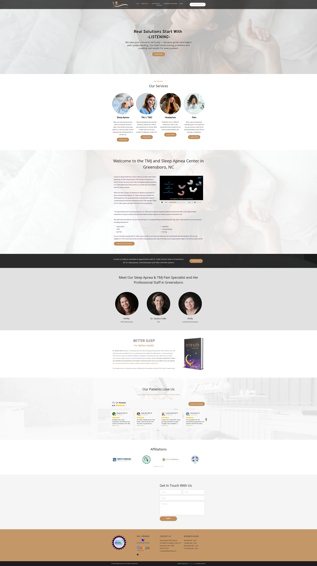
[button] (181, 190)
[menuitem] (137, 3)
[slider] (177, 202)
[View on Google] (114, 414)
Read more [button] (115, 425)
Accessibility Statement (200, 563)
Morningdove (191, 563)
